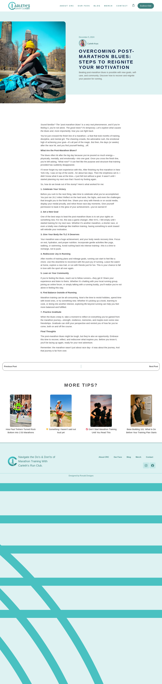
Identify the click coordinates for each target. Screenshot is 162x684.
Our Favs (84, 6)
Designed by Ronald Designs (81, 476)
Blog (97, 6)
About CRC (67, 6)
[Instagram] (146, 465)
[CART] (133, 5)
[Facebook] (152, 465)
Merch (108, 6)
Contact (122, 6)
